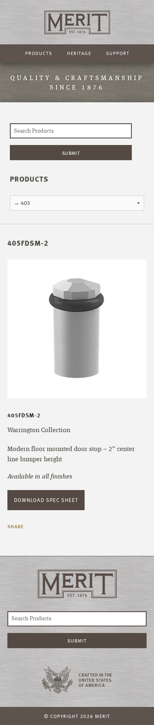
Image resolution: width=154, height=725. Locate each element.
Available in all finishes (39, 477)
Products (38, 53)
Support (117, 53)
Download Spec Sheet (46, 500)
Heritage (79, 53)
